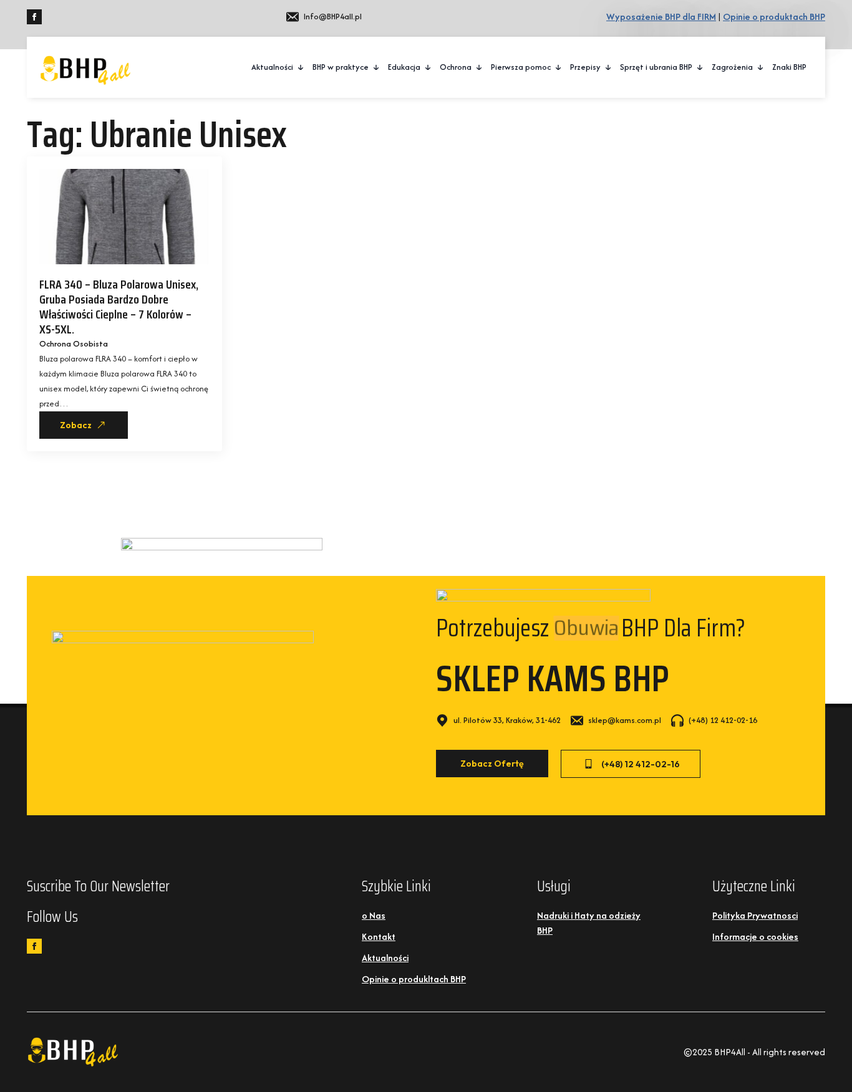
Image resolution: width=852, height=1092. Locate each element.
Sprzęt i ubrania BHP (656, 67)
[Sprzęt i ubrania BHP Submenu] (700, 67)
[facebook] (34, 16)
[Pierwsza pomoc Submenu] (559, 67)
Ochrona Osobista (73, 344)
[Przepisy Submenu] (609, 67)
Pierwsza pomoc (521, 67)
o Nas (373, 915)
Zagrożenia (732, 67)
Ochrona (456, 67)
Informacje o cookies (755, 936)
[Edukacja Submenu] (428, 67)
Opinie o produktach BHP (774, 16)
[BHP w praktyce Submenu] (377, 67)
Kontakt (378, 936)
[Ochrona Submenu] (480, 67)
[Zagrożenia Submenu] (761, 67)
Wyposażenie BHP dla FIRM (661, 16)
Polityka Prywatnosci (755, 915)
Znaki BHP (789, 67)
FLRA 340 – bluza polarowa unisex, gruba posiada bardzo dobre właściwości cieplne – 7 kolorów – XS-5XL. (118, 307)
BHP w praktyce (340, 67)
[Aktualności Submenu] (301, 67)
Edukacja (404, 67)
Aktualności (272, 67)
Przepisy (585, 67)
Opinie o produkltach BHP (414, 978)
